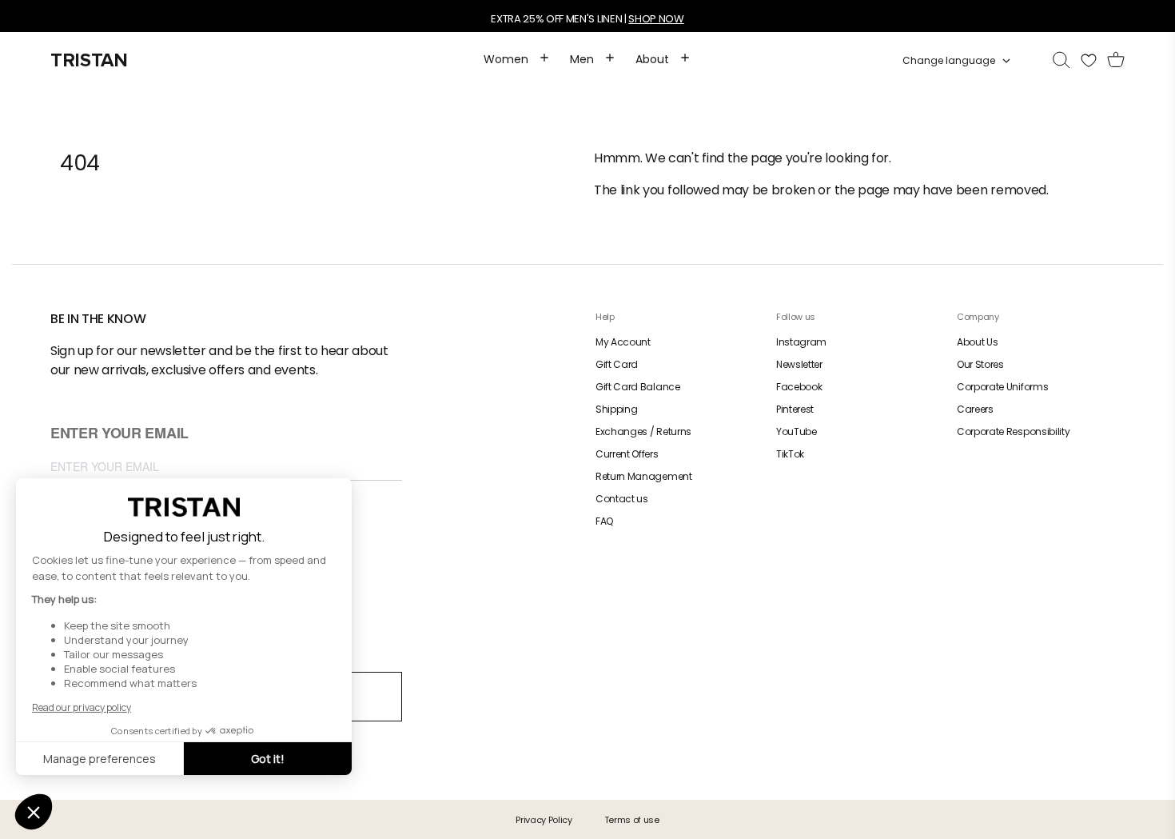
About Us (977, 342)
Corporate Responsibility (1013, 431)
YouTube (796, 431)
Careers (975, 409)
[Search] (1061, 60)
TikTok (790, 454)
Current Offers (627, 454)
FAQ (604, 521)
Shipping (616, 409)
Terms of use (631, 819)
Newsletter (799, 364)
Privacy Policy (544, 819)
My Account (623, 342)
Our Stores (980, 364)
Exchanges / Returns (643, 431)
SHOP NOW (655, 18)
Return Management (643, 476)
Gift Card (616, 364)
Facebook (799, 387)
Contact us (621, 498)
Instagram (801, 342)
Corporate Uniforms (1002, 387)
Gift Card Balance (637, 387)
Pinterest (795, 409)
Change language (948, 60)
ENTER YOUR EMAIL (119, 434)
